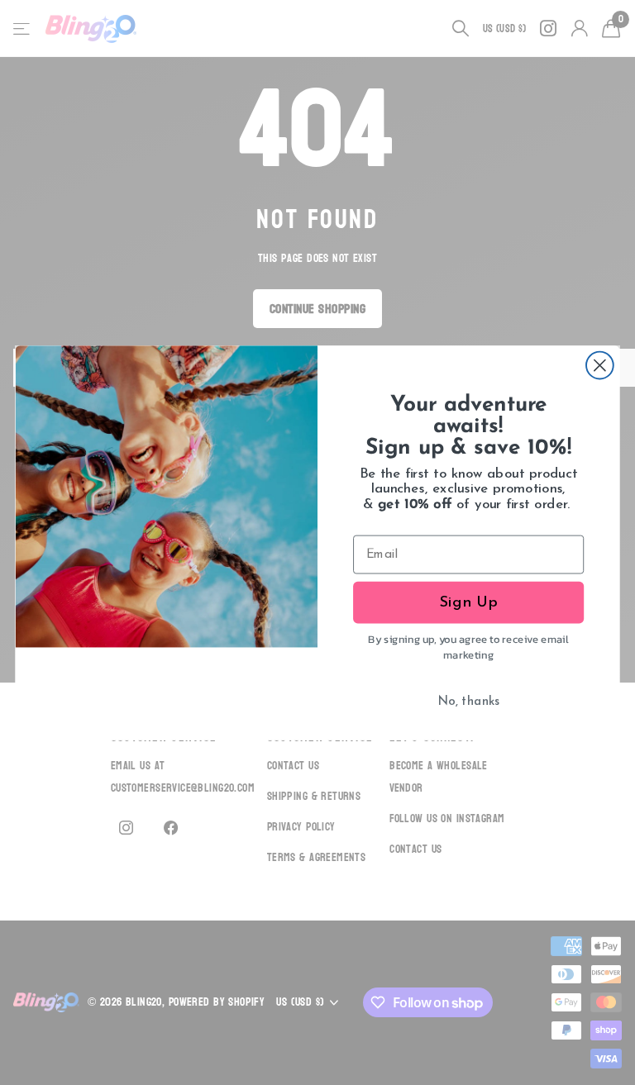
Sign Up (469, 602)
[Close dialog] (600, 364)
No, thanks (468, 701)
